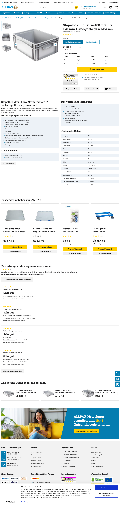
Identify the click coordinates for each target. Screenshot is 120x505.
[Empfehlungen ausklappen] (118, 13)
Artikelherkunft (9, 163)
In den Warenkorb (98, 69)
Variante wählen (16, 247)
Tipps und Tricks (36, 458)
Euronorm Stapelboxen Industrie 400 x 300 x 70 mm (65, 391)
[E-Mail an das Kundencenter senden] (117, 384)
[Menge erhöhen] (73, 69)
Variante (65, 38)
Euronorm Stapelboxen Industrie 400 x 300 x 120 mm (26, 391)
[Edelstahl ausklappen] (43, 13)
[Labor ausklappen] (84, 13)
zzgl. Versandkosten (72, 49)
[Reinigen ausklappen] (21, 13)
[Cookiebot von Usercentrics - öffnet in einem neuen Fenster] (10, 502)
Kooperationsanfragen (37, 463)
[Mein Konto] (104, 7)
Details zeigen (25, 501)
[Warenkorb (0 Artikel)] (117, 7)
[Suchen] (76, 7)
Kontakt (93, 460)
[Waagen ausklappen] (32, 13)
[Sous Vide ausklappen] (76, 13)
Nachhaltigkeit (95, 458)
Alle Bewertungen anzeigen (12, 371)
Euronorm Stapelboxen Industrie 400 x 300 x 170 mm (105, 391)
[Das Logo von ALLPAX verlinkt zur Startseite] (9, 7)
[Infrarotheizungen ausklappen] (102, 13)
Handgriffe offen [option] (91, 42)
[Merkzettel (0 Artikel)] (110, 7)
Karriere (93, 463)
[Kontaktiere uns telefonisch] (117, 373)
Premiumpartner (36, 466)
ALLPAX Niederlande (97, 466)
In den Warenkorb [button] (76, 249)
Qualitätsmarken (96, 452)
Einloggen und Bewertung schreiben (18, 280)
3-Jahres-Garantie (36, 455)
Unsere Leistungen (36, 452)
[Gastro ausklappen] (52, 13)
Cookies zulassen (106, 487)
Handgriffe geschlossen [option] (73, 42)
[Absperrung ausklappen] (65, 13)
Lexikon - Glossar (36, 460)
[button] (35, 44)
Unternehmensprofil (96, 455)
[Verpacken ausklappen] (11, 13)
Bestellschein (111, 89)
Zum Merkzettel (93, 89)
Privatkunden (103, 2)
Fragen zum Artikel (72, 89)
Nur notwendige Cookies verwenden (106, 494)
